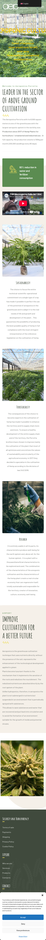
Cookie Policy (8, 846)
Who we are (7, 863)
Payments (6, 832)
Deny (23, 924)
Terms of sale (8, 827)
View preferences (23, 930)
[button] (42, 895)
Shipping (6, 837)
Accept (23, 917)
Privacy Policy (23, 936)
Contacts (6, 877)
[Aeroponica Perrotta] (17, 6)
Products (6, 873)
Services (6, 868)
